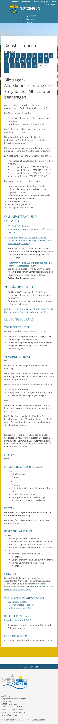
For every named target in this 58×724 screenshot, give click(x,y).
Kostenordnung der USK (19, 608)
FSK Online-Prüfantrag (18, 226)
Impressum (25, 1)
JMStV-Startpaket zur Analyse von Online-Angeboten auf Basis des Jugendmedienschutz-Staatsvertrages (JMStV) (30, 240)
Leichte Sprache (38, 720)
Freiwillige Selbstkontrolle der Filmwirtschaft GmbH (28, 309)
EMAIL (4, 712)
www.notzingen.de (9, 715)
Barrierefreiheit (7, 720)
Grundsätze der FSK (17, 602)
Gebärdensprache (22, 720)
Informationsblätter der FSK (21, 604)
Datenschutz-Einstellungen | (50, 3)
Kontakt (15, 1)
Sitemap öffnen (29, 667)
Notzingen (30, 15)
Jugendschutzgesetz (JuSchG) (17, 620)
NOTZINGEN (29, 8)
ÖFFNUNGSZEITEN (17, 712)
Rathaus (29, 19)
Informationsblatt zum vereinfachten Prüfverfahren (28, 588)
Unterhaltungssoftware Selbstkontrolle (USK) (25, 312)
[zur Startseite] (14, 9)
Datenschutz (38, 1)
